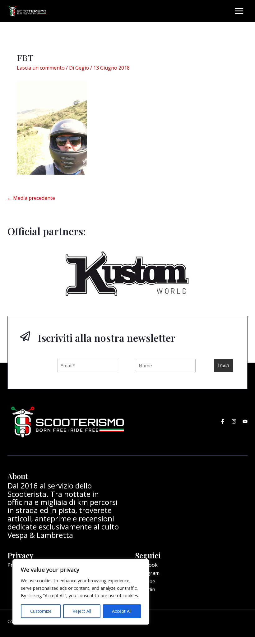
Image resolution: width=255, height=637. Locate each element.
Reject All (81, 611)
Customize (41, 611)
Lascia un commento (41, 67)
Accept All (122, 611)
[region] (80, 592)
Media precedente (31, 198)
